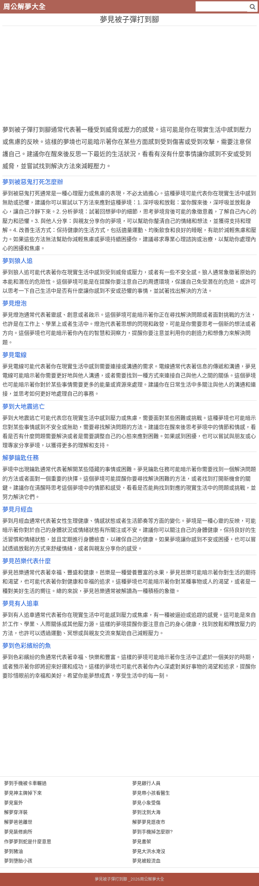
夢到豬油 (13, 851)
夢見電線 (14, 355)
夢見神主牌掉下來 (23, 793)
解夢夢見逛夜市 (148, 822)
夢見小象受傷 (146, 802)
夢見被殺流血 (146, 860)
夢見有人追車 (20, 603)
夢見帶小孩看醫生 (151, 793)
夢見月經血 (17, 509)
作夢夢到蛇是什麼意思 (27, 841)
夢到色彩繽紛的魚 (26, 645)
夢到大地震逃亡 (23, 406)
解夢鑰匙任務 (20, 458)
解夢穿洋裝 (16, 812)
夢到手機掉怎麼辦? (152, 831)
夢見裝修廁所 (18, 831)
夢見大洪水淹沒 (148, 851)
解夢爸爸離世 (18, 822)
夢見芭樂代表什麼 (26, 561)
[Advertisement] (129, 73)
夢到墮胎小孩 (18, 860)
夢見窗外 (13, 802)
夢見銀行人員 (146, 783)
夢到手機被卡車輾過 (25, 783)
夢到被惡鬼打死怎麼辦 (32, 182)
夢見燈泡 (14, 303)
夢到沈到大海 (146, 812)
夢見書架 (141, 841)
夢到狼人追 (17, 261)
